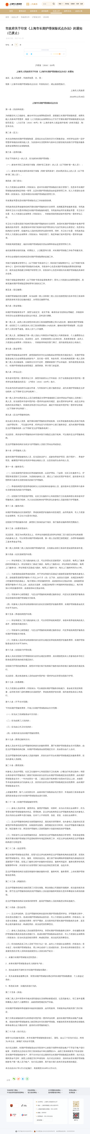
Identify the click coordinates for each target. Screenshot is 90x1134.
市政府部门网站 (12, 1090)
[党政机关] (14, 1106)
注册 (81, 4)
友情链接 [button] (72, 1092)
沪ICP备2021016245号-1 (24, 1131)
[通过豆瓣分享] (27, 1078)
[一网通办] (14, 5)
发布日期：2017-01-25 (15, 38)
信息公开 (56, 11)
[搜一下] (53, 4)
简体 (60, 4)
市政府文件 (25, 17)
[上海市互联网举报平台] (15, 1115)
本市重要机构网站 (54, 1090)
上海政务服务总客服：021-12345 (47, 1109)
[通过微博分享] (18, 1078)
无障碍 (73, 4)
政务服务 (45, 11)
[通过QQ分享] (23, 1078)
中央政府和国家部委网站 (15, 1092)
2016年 (46, 17)
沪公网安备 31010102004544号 (45, 1131)
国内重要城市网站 (54, 1092)
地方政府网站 (32, 1092)
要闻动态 (22, 11)
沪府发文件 (36, 17)
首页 (11, 11)
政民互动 (67, 11)
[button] (13, 1090)
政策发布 (33, 11)
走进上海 (78, 11)
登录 (77, 4)
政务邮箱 (39, 1120)
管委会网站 (73, 1090)
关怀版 (67, 4)
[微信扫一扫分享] (14, 1078)
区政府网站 (31, 1090)
